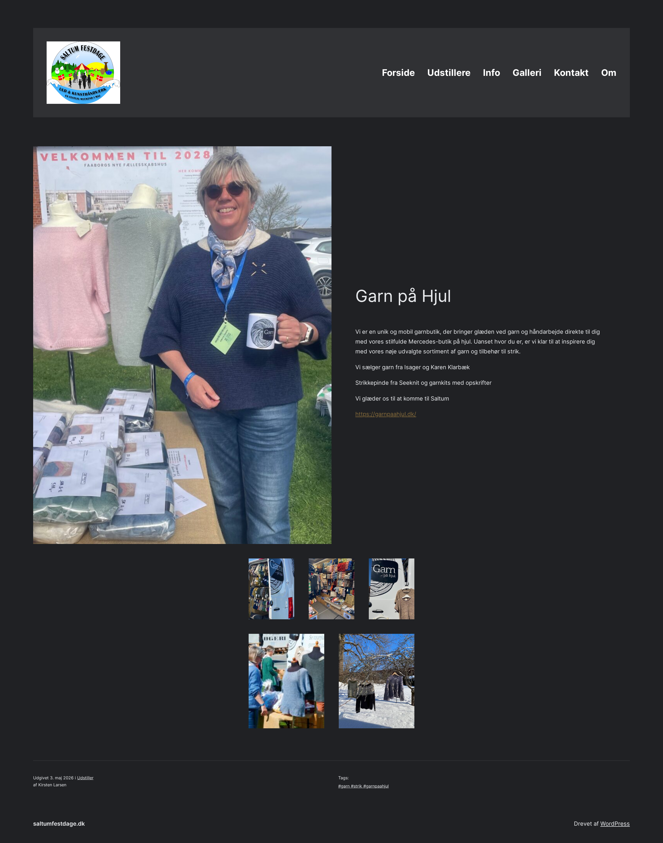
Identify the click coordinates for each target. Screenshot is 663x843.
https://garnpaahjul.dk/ (385, 413)
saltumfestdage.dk (59, 823)
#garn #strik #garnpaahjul (363, 786)
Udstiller (85, 777)
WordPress (615, 823)
